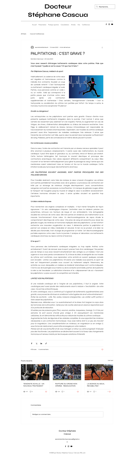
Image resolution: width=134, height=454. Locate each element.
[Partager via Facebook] (32, 343)
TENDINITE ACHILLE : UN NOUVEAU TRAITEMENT (33, 385)
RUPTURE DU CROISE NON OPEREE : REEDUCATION (66, 385)
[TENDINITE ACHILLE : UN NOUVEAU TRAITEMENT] (35, 372)
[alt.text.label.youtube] (112, 24)
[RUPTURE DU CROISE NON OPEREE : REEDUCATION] (67, 372)
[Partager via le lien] (46, 343)
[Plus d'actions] (102, 47)
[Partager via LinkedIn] (41, 343)
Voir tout (110, 360)
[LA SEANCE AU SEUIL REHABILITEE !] (99, 372)
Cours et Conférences (37, 34)
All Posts (23, 34)
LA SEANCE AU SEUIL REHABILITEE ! (96, 385)
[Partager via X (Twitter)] (36, 343)
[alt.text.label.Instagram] (109, 24)
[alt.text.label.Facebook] (106, 24)
